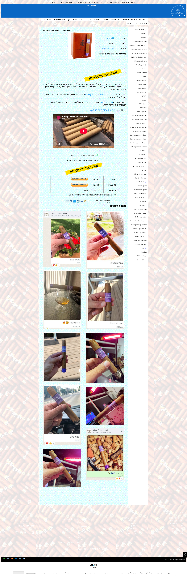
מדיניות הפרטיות (30, 573)
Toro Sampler (142, 162)
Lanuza (144, 100)
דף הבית (143, 19)
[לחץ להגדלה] (81, 58)
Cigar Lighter (142, 186)
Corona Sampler (141, 73)
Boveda (144, 170)
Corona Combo (142, 69)
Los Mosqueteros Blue (139, 119)
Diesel (145, 77)
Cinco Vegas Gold (141, 65)
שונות (142, 248)
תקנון (135, 531)
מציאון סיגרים (132, 523)
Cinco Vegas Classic (140, 61)
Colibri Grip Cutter (141, 217)
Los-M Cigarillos (141, 112)
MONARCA (143, 151)
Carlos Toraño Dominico (139, 57)
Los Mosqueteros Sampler (138, 147)
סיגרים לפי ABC (139, 30)
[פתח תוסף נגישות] (185, 555)
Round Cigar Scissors (140, 229)
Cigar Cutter (143, 201)
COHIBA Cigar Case (141, 244)
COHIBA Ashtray (141, 256)
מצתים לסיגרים (140, 182)
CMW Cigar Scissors (140, 209)
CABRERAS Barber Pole (139, 41)
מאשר (19, 573)
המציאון (125, 19)
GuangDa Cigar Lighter (139, 190)
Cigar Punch (143, 205)
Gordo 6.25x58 (108, 48)
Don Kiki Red (142, 88)
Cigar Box (144, 252)
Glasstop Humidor (141, 178)
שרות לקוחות (132, 23)
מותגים (134, 19)
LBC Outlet (143, 108)
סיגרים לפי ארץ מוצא (111, 19)
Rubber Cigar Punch (140, 232)
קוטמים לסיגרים (139, 197)
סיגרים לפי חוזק (75, 19)
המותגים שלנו (132, 520)
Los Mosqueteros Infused (138, 139)
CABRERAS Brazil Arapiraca (138, 45)
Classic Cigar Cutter (140, 213)
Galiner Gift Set (142, 260)
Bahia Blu (143, 38)
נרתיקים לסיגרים (139, 236)
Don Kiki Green (142, 84)
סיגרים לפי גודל (92, 19)
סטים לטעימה (59, 19)
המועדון (143, 23)
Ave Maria (143, 34)
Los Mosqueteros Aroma (139, 116)
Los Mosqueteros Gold (139, 131)
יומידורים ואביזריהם (138, 166)
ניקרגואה (108, 38)
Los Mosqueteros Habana (138, 135)
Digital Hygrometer (140, 174)
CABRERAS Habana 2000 (139, 49)
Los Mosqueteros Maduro (138, 143)
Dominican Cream (141, 80)
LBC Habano (143, 104)
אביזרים (47, 19)
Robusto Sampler (141, 158)
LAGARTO (143, 96)
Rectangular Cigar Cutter (139, 225)
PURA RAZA (143, 155)
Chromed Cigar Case (140, 240)
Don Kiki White (142, 92)
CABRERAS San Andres (139, 53)
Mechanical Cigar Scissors (138, 221)
